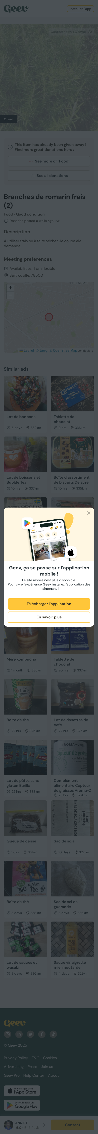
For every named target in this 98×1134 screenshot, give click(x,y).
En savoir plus (49, 617)
